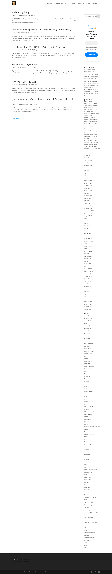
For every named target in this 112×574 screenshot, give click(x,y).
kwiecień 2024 (88, 226)
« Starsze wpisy (16, 118)
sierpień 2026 (88, 155)
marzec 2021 (87, 309)
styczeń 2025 (87, 203)
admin (23, 15)
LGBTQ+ (86, 424)
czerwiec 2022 (88, 281)
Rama (85, 464)
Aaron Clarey (87, 316)
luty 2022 (86, 291)
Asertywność (87, 338)
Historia (86, 386)
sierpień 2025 (88, 185)
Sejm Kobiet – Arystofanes (25, 64)
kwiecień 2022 (88, 286)
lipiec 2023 (87, 248)
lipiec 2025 (87, 188)
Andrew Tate (87, 326)
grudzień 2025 (88, 175)
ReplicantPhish (88, 472)
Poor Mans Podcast (89, 457)
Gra (85, 384)
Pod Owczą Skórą (20, 12)
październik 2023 (89, 241)
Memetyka (87, 432)
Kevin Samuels (88, 414)
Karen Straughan (89, 411)
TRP (85, 527)
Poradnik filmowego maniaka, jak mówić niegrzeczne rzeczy (41, 29)
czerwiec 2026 (88, 160)
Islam (85, 394)
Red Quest (87, 467)
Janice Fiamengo (88, 401)
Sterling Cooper (88, 502)
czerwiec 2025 (88, 190)
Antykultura (87, 328)
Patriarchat (87, 452)
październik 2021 (89, 301)
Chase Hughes (88, 353)
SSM (85, 500)
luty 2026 (86, 170)
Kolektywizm (87, 419)
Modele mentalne (89, 434)
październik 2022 (89, 271)
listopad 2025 (88, 178)
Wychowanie (87, 540)
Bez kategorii (87, 346)
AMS (85, 323)
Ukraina (86, 530)
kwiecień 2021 (88, 306)
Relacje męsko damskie (90, 469)
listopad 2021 (88, 299)
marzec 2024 (87, 228)
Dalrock (86, 358)
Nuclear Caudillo (88, 444)
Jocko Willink (87, 404)
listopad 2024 (88, 208)
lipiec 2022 (87, 279)
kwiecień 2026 (88, 165)
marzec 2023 (87, 258)
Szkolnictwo (87, 515)
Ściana (86, 492)
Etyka (85, 371)
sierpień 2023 (88, 246)
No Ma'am (87, 442)
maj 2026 (86, 163)
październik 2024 (89, 211)
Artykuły (86, 336)
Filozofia (86, 381)
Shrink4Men (87, 495)
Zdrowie (86, 548)
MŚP (85, 439)
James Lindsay (88, 399)
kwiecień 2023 (88, 256)
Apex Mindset (88, 331)
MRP (85, 437)
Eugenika (86, 374)
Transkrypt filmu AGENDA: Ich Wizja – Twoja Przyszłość (39, 47)
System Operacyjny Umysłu (91, 512)
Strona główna (49, 3)
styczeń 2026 (87, 173)
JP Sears (86, 409)
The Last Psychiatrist (90, 520)
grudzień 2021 (88, 296)
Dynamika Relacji (89, 366)
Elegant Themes (28, 572)
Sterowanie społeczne (90, 505)
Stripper (86, 507)
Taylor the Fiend (88, 517)
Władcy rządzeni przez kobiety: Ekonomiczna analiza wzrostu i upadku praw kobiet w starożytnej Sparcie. (92, 138)
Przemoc (86, 459)
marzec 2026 (87, 168)
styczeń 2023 (87, 263)
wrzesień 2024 (88, 213)
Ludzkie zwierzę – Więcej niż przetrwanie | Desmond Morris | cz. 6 (44, 100)
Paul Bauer (87, 454)
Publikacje (87, 462)
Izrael (85, 396)
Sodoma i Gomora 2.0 (90, 497)
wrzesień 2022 (88, 274)
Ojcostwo (86, 447)
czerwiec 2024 (88, 221)
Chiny (85, 356)
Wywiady (86, 545)
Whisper (86, 535)
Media (86, 429)
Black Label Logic (89, 351)
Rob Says (86, 482)
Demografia (87, 363)
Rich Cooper (87, 479)
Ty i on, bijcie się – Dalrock (91, 74)
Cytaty (88, 3)
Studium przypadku (89, 510)
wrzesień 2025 (88, 183)
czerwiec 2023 (88, 251)
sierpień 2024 (88, 216)
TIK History (87, 525)
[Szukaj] (98, 16)
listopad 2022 (88, 269)
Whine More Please (89, 532)
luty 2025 (86, 200)
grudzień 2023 (88, 236)
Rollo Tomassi (88, 487)
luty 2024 (86, 231)
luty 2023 (86, 261)
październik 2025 (89, 180)
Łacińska (72, 3)
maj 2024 (86, 223)
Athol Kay (86, 341)
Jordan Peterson (88, 406)
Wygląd (86, 542)
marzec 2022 (87, 289)
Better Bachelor (88, 343)
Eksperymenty (88, 369)
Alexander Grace (88, 321)
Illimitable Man (88, 391)
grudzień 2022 (88, 266)
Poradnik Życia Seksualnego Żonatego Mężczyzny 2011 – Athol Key (92, 146)
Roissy (86, 485)
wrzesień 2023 (88, 243)
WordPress (48, 572)
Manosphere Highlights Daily (92, 426)
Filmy (34, 15)
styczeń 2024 (87, 233)
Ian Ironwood (88, 389)
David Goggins (88, 361)
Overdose (87, 449)
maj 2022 (86, 284)
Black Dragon (88, 348)
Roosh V (86, 490)
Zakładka (94, 3)
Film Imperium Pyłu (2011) (25, 81)
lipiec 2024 (87, 218)
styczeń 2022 (87, 294)
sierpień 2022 (88, 276)
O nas (66, 3)
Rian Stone (87, 474)
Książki (86, 421)
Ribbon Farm (87, 477)
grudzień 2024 (88, 206)
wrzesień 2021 (88, 304)
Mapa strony (59, 3)
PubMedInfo (80, 3)
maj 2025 (86, 193)
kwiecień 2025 (88, 195)
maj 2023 (86, 253)
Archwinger (87, 333)
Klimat (86, 416)
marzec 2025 (87, 198)
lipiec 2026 (87, 158)
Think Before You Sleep (90, 522)
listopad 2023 (88, 238)
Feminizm (87, 376)
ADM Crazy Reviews (89, 318)
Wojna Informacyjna (89, 537)
